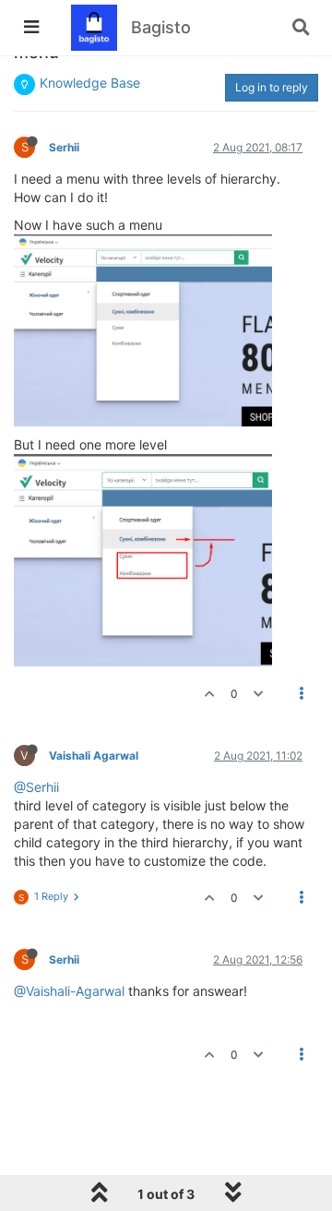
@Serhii (36, 787)
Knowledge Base (90, 82)
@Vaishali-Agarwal (69, 991)
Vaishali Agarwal (93, 755)
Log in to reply (271, 87)
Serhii (64, 147)
